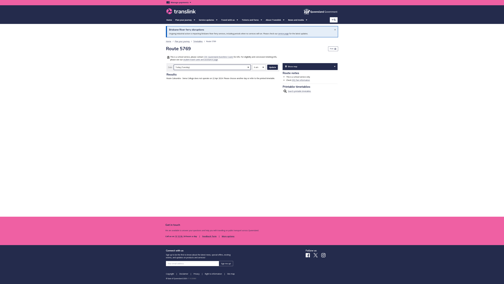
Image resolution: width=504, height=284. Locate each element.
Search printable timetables (299, 91)
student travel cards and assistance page (200, 59)
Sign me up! (226, 263)
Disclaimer (183, 274)
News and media (296, 20)
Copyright (170, 274)
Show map (292, 66)
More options (228, 236)
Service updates (206, 20)
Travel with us (228, 20)
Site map (231, 274)
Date (170, 67)
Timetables (198, 41)
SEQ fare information (301, 80)
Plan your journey (183, 20)
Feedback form (209, 236)
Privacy (196, 274)
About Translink (273, 20)
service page (283, 33)
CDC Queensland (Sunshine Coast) (218, 57)
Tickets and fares (250, 20)
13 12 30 (178, 236)
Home (169, 20)
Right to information (213, 274)
